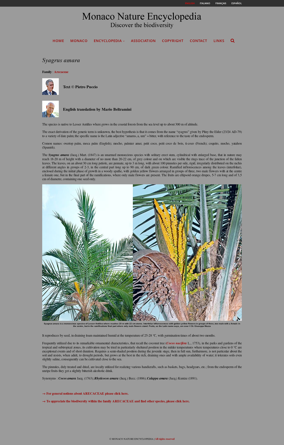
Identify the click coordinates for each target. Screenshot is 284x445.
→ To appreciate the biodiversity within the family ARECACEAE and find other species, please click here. (116, 401)
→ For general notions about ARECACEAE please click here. (85, 393)
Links (219, 40)
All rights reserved (165, 439)
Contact (198, 40)
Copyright (173, 40)
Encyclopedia (108, 40)
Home (58, 40)
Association (143, 40)
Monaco (79, 40)
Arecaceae (61, 71)
